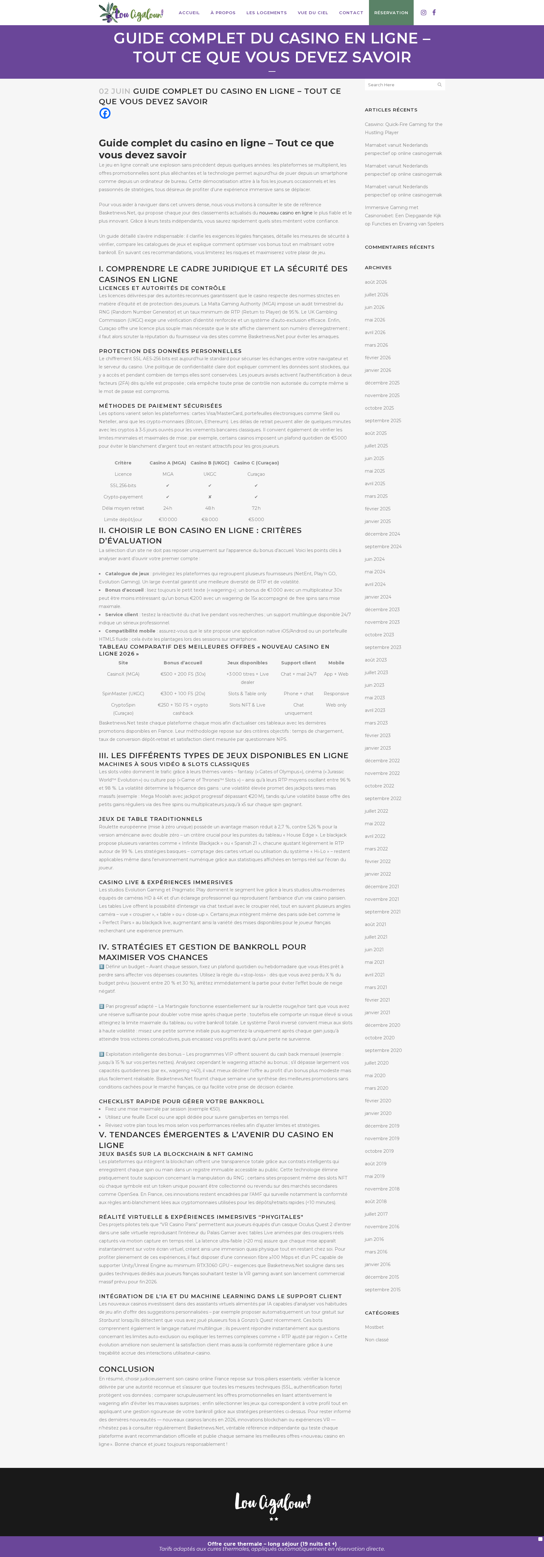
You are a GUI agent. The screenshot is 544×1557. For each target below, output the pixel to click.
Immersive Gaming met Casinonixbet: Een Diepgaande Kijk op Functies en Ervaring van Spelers (404, 216)
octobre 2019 (379, 1151)
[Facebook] (104, 113)
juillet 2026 (376, 295)
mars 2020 (376, 1088)
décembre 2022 (382, 761)
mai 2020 (375, 1075)
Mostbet (374, 1327)
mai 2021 (374, 962)
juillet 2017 (376, 1214)
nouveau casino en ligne (286, 213)
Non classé (377, 1340)
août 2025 (376, 433)
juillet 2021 (376, 937)
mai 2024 (375, 572)
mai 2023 (375, 698)
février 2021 (377, 1000)
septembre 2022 (383, 798)
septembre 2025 (383, 420)
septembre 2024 (383, 546)
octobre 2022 (379, 786)
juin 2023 (374, 685)
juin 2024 (375, 559)
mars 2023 (376, 723)
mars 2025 (376, 496)
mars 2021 (376, 987)
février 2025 (377, 509)
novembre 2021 (382, 899)
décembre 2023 (382, 609)
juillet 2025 (376, 446)
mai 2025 (375, 471)
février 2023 (378, 735)
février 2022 (378, 861)
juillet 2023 (376, 672)
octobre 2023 (379, 635)
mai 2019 (375, 1176)
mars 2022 (376, 849)
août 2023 (376, 660)
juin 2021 (374, 949)
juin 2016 (374, 1239)
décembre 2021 (382, 886)
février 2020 (378, 1101)
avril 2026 (375, 332)
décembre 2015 (382, 1277)
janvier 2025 (378, 521)
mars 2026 (376, 345)
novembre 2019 (382, 1138)
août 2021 (375, 924)
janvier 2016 (377, 1264)
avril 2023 (375, 710)
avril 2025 (375, 483)
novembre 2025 (382, 395)
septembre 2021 (383, 912)
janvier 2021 (377, 1012)
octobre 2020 (380, 1038)
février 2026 (378, 358)
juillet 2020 (377, 1063)
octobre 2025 (379, 408)
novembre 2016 (382, 1227)
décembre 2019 (382, 1126)
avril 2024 (375, 584)
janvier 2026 (378, 370)
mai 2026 (375, 320)
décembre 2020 (382, 1025)
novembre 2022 (382, 773)
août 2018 (376, 1201)
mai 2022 (375, 824)
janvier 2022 (378, 874)
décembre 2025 (382, 383)
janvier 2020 (378, 1113)
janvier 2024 (378, 597)
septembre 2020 (383, 1050)
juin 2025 (374, 458)
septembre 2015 (382, 1290)
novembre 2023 (382, 622)
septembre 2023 (383, 647)
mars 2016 (376, 1252)
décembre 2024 (382, 534)
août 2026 (376, 282)
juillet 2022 (376, 811)
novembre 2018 (382, 1189)
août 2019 (376, 1164)
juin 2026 (374, 307)
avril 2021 (375, 975)
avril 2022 (375, 836)
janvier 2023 (378, 748)
